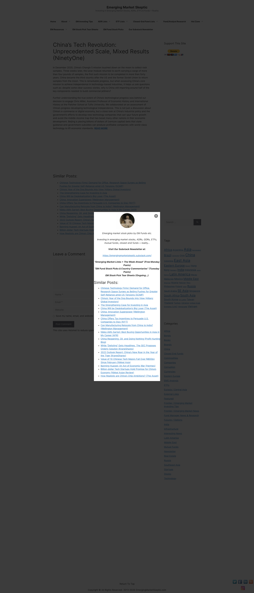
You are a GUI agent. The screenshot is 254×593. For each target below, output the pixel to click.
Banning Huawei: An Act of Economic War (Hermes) (128, 365)
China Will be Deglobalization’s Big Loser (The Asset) (129, 308)
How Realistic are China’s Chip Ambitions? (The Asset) (129, 376)
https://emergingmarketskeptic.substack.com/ (127, 255)
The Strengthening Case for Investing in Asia (124, 305)
